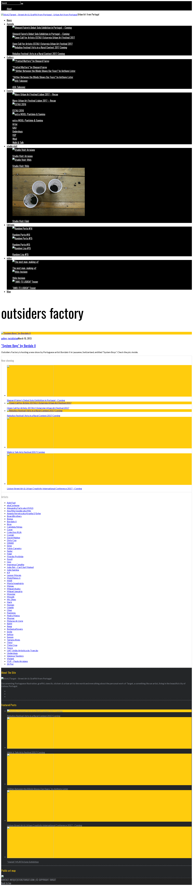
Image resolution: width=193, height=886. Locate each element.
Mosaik (10, 596)
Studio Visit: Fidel (20, 221)
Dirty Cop (12, 540)
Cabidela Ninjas (14, 526)
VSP (14, 135)
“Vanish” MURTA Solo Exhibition (23, 861)
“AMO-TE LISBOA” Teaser (24, 288)
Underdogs (17, 131)
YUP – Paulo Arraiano (17, 661)
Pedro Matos (13, 615)
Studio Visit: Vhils (20, 166)
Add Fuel (11, 502)
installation (13, 338)
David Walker (13, 537)
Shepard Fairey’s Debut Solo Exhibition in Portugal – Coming (41, 34)
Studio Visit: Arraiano (22, 156)
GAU (14, 128)
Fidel (9, 553)
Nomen (10, 604)
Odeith (10, 607)
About (9, 8)
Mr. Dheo (11, 599)
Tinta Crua (12, 645)
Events (10, 91)
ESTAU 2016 (18, 110)
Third (9, 642)
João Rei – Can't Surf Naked (20, 567)
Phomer (11, 618)
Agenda (10, 24)
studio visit (12, 146)
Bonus (10, 518)
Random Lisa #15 (20, 254)
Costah (10, 535)
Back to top (6, 883)
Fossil (9, 559)
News (9, 20)
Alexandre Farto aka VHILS (20, 508)
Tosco (10, 647)
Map (9, 291)
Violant (10, 658)
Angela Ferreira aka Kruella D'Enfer (24, 513)
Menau (10, 586)
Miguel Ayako (13, 588)
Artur (15, 124)
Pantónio (11, 612)
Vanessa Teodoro (15, 655)
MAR (9, 580)
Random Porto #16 (21, 234)
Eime (9, 545)
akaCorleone (13, 505)
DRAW (10, 543)
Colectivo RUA (14, 532)
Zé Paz (10, 664)
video (9, 258)
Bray (9, 524)
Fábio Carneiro (14, 548)
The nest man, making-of (24, 268)
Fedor (10, 551)
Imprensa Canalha (15, 564)
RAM (9, 623)
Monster (11, 594)
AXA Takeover (18, 87)
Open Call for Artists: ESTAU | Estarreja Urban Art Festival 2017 (42, 44)
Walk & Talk (18, 142)
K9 (8, 572)
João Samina (13, 569)
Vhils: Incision (18, 278)
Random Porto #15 (21, 244)
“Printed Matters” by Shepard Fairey (29, 67)
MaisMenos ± (13, 578)
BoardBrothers (14, 516)
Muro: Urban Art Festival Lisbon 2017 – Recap (34, 100)
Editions (10, 225)
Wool (14, 139)
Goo (9, 561)
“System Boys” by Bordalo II (18, 345)
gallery (4, 338)
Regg (9, 626)
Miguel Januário (14, 591)
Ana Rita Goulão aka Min (19, 510)
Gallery (10, 57)
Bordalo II (12, 521)
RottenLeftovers (15, 629)
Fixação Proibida (15, 556)
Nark (9, 602)
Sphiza (10, 634)
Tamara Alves (13, 639)
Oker (9, 610)
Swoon (10, 637)
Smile (9, 631)
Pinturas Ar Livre (15, 621)
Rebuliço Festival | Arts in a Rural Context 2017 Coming (38, 53)
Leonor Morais (14, 575)
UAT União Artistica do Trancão (22, 650)
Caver (10, 529)
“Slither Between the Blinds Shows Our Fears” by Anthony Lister (42, 77)
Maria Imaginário (15, 583)
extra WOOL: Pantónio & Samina (27, 120)
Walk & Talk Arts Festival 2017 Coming (26, 452)
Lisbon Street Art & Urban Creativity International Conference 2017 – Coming (44, 488)
